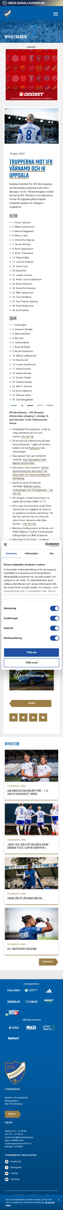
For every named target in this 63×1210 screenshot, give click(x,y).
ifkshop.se (34, 448)
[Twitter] (6, 1173)
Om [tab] (52, 553)
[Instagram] (6, 1167)
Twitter (14, 1173)
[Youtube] (6, 1179)
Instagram (16, 1167)
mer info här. (30, 523)
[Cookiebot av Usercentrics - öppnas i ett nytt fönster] (45, 545)
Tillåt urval (31, 662)
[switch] (54, 618)
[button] (13, 717)
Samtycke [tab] (11, 553)
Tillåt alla (31, 652)
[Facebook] (6, 1161)
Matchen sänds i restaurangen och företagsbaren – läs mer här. (33, 490)
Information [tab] (31, 553)
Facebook (15, 1161)
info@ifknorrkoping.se (22, 1137)
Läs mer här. (27, 436)
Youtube (15, 1179)
